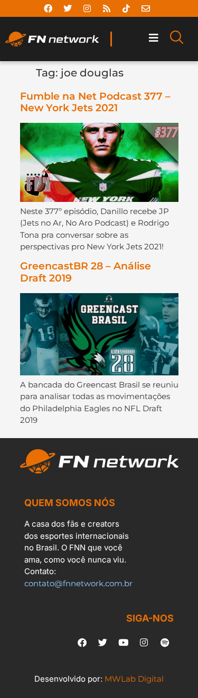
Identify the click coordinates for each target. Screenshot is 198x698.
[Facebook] (48, 8)
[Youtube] (124, 643)
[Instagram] (87, 8)
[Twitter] (67, 8)
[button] (153, 38)
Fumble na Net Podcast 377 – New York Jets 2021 (95, 102)
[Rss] (106, 8)
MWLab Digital (134, 679)
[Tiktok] (126, 8)
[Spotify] (165, 643)
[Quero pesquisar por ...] (176, 39)
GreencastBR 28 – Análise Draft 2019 (85, 272)
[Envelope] (145, 8)
